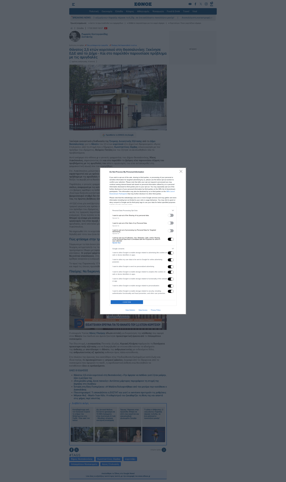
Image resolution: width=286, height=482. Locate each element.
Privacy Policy (156, 310)
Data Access (143, 310)
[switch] (171, 215)
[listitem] (143, 210)
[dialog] (143, 241)
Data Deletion (130, 310)
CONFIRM (127, 302)
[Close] (182, 172)
